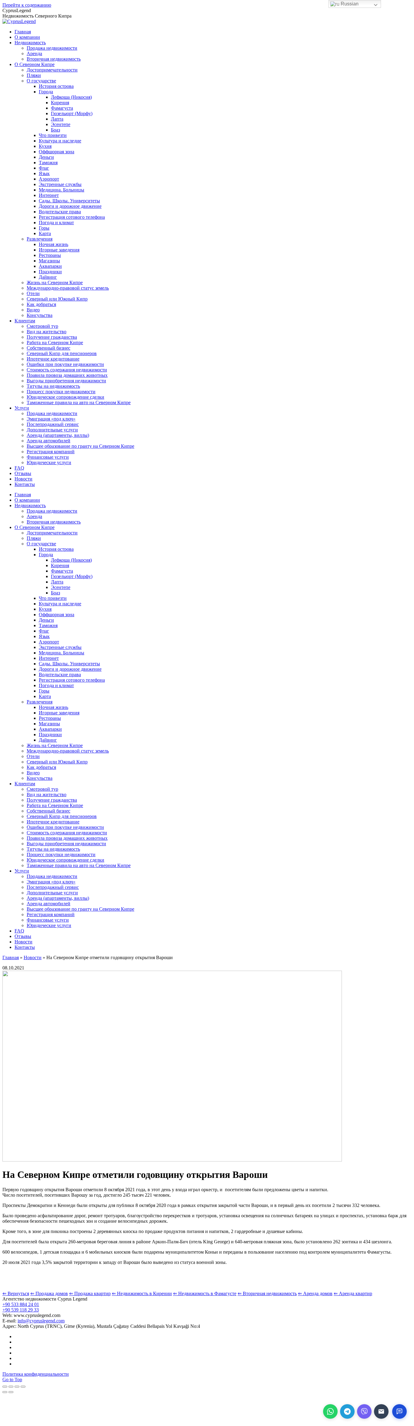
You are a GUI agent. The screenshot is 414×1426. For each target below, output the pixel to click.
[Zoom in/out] (23, 1387)
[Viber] (364, 1411)
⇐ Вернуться (15, 1293)
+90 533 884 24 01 (20, 1304)
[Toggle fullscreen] (17, 1387)
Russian (349, 3)
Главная (10, 957)
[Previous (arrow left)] (4, 1392)
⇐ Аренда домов (315, 1293)
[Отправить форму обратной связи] (381, 1411)
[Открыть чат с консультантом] (399, 1411)
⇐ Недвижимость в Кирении (142, 1293)
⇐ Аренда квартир (353, 1293)
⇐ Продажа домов (49, 1293)
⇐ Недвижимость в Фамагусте (204, 1293)
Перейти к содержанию (26, 5)
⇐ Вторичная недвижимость (267, 1293)
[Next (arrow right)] (10, 1392)
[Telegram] (347, 1411)
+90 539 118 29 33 (20, 1309)
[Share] (10, 1387)
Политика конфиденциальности (35, 1374)
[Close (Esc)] (4, 1387)
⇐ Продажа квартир (90, 1293)
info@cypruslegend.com (41, 1320)
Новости (33, 957)
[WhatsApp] (330, 1411)
